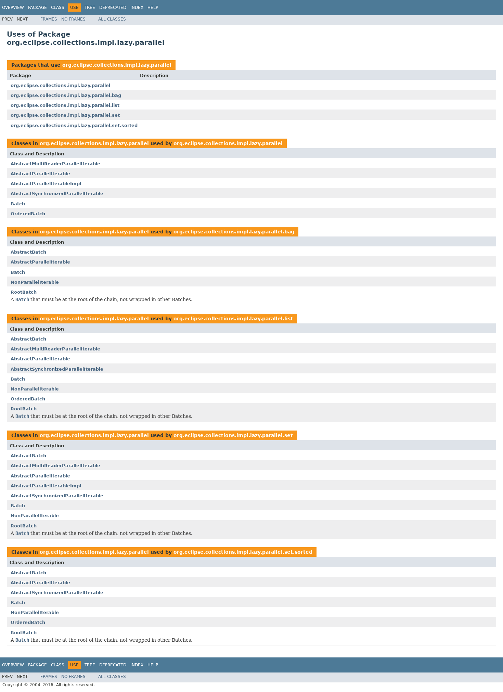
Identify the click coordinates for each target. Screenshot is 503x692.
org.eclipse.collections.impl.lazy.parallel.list (65, 105)
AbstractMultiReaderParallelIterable (55, 163)
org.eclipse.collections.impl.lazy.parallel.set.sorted (74, 125)
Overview (13, 7)
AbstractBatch (28, 252)
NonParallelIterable (35, 282)
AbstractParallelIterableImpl (46, 183)
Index (136, 7)
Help (152, 7)
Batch (18, 203)
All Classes (112, 19)
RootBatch (24, 292)
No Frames (73, 19)
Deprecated (112, 7)
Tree (90, 7)
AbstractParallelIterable (40, 173)
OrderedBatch (28, 213)
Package (37, 7)
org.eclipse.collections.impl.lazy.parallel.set (65, 115)
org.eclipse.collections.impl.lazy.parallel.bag (66, 95)
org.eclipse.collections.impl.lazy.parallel (116, 65)
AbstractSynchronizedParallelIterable (57, 193)
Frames (48, 19)
